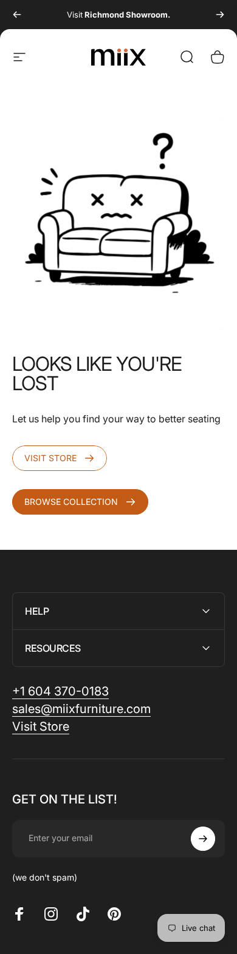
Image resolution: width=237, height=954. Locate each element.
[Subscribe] (203, 839)
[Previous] (17, 14)
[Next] (220, 14)
